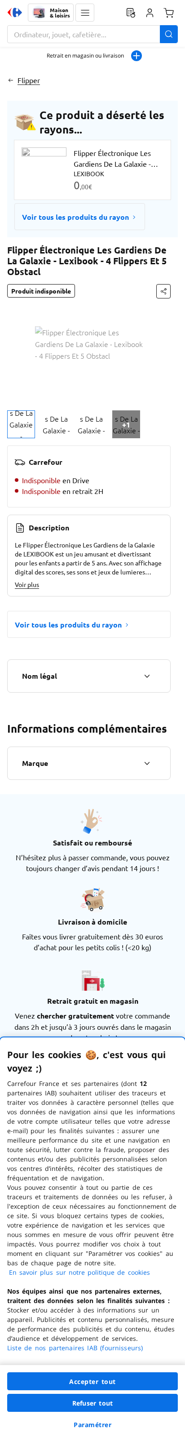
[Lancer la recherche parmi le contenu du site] (168, 34)
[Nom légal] (147, 676)
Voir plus (27, 584)
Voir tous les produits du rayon (75, 217)
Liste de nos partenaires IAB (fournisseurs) (75, 1348)
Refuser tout (92, 1403)
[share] (163, 291)
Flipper (29, 80)
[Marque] (147, 763)
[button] (84, 13)
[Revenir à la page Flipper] (10, 80)
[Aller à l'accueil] (14, 13)
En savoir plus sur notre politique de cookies (79, 1272)
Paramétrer (92, 1424)
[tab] (21, 424)
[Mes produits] (130, 13)
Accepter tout (92, 1381)
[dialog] (92, 1237)
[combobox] (92, 34)
